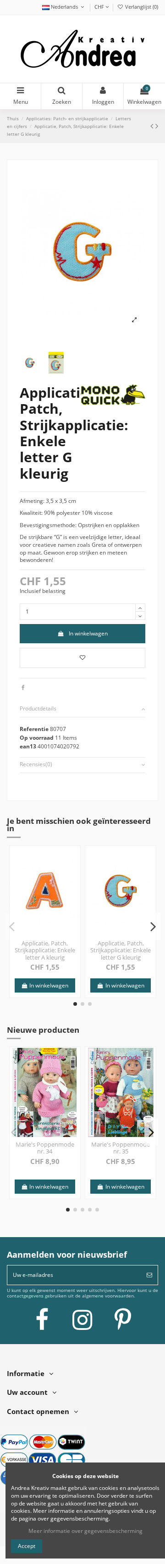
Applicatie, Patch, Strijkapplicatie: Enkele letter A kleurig (45, 950)
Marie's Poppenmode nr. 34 (45, 1148)
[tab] (82, 709)
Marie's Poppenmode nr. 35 (120, 1148)
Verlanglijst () (141, 6)
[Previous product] (152, 125)
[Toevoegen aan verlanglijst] (82, 658)
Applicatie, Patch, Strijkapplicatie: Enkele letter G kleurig (120, 950)
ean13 (28, 746)
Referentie (34, 729)
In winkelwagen (88, 633)
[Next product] (156, 125)
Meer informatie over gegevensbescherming (85, 1531)
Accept (26, 1546)
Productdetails (38, 708)
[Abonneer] (149, 1275)
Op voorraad (37, 738)
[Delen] (23, 687)
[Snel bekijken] (72, 874)
